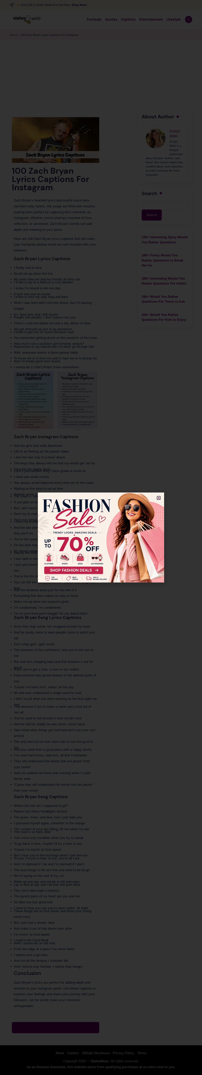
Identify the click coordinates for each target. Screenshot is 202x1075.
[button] (158, 497)
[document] (101, 537)
